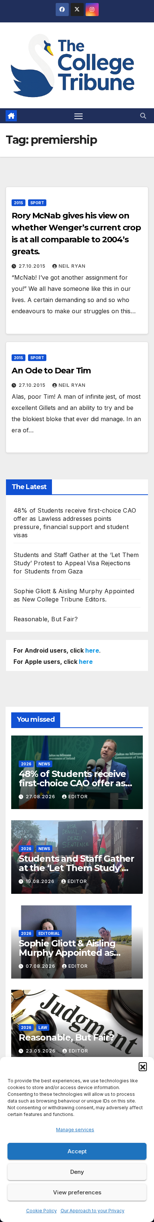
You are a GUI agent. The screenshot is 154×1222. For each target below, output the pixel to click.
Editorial (49, 933)
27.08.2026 (41, 796)
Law (42, 1027)
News (44, 764)
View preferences (77, 1192)
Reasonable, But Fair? (45, 619)
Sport (37, 202)
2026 (26, 764)
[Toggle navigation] (78, 116)
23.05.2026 (41, 1051)
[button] (143, 1066)
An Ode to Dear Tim (51, 371)
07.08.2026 (41, 966)
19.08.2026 (41, 881)
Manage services (75, 1129)
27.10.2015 (33, 266)
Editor (78, 796)
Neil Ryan (72, 266)
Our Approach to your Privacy (92, 1210)
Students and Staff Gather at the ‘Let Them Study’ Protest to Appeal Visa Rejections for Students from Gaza (76, 563)
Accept (77, 1151)
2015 (18, 202)
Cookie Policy (41, 1210)
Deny (77, 1171)
